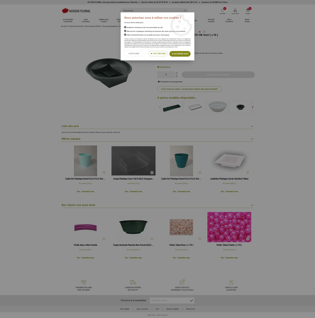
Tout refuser (159, 53)
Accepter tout (181, 53)
